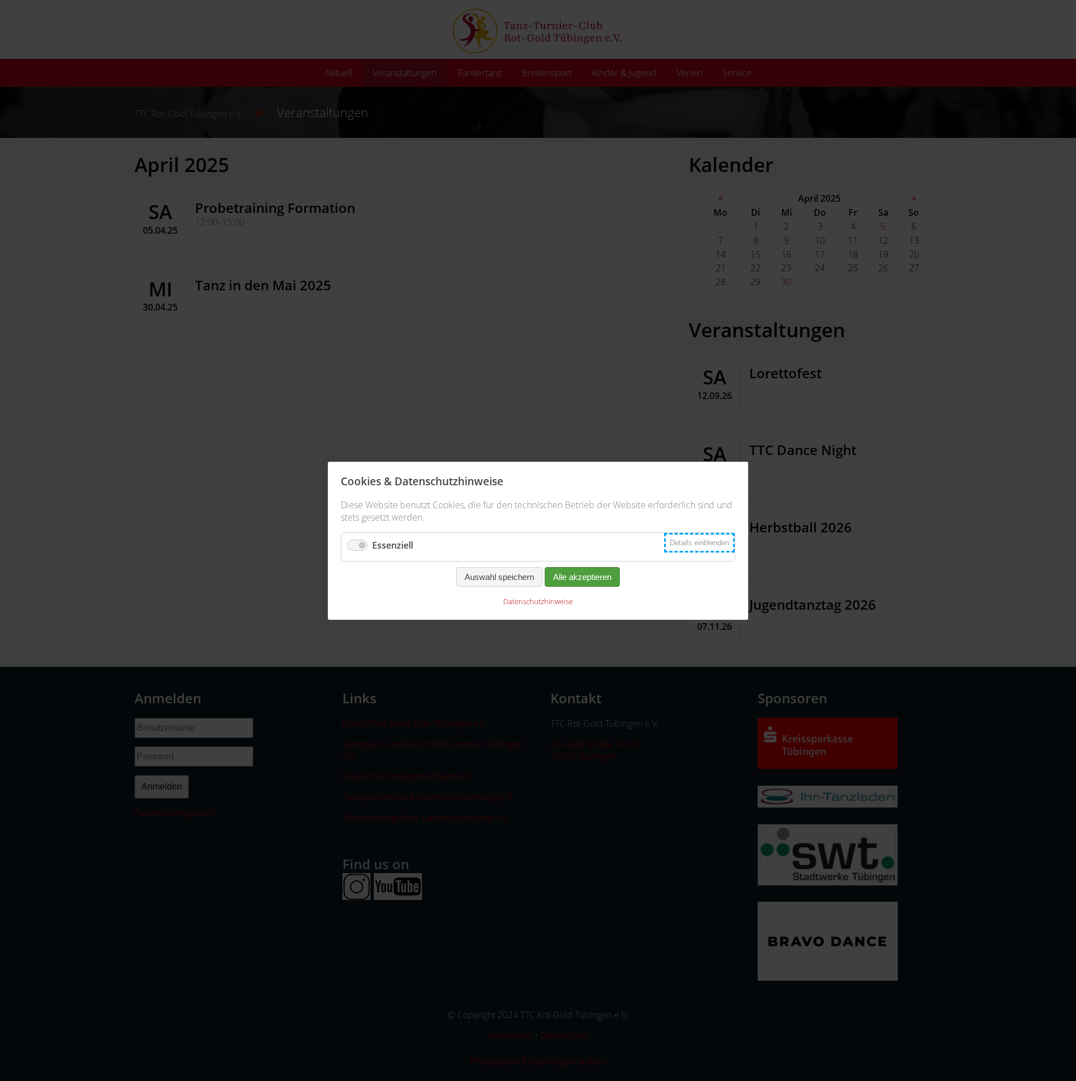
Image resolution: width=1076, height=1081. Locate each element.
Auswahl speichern (499, 577)
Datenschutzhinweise (538, 601)
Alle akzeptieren (582, 577)
